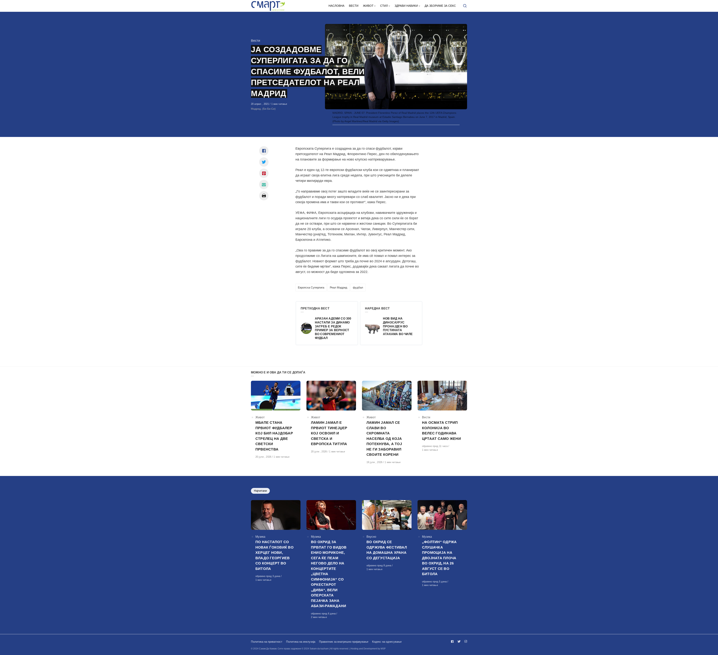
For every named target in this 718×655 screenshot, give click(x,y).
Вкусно (371, 536)
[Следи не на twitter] (459, 641)
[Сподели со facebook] (264, 150)
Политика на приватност (266, 641)
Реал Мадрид (338, 287)
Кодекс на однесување (387, 641)
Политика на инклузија (300, 641)
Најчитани (260, 490)
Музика (260, 536)
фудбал (358, 287)
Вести (255, 40)
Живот (260, 417)
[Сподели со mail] (264, 184)
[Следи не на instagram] (465, 641)
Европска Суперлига (311, 287)
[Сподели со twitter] (264, 162)
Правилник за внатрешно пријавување (343, 641)
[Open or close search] (465, 6)
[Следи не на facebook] (453, 641)
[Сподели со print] (264, 195)
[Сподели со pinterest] (264, 173)
